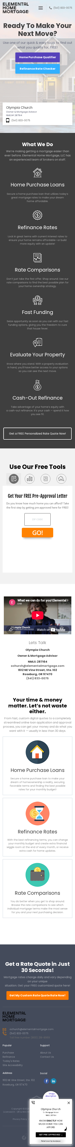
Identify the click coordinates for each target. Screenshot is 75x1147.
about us (45, 1052)
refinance (9, 1057)
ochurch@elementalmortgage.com (37, 666)
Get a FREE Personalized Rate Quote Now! (37, 434)
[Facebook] (46, 1083)
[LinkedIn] (53, 1083)
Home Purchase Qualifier (37, 57)
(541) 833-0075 (62, 8)
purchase (8, 1052)
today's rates (11, 1061)
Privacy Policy (20, 1119)
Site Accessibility (13, 1065)
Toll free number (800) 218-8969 (30, 1037)
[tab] (13, 479)
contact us (47, 1057)
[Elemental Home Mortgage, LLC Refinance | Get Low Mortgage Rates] (17, 1016)
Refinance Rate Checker (37, 69)
